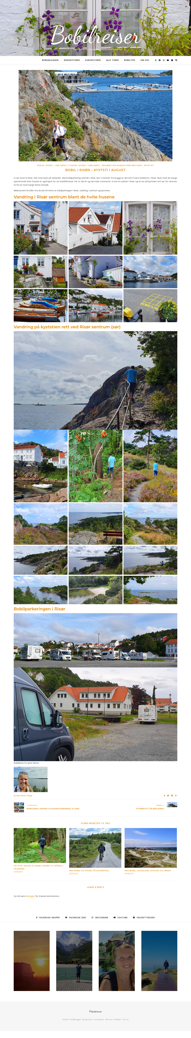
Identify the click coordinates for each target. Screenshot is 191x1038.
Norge (40, 165)
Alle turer (112, 60)
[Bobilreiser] (95, 1011)
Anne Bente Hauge (24, 795)
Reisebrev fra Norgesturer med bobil (122, 165)
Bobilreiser (95, 35)
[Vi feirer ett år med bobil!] (172, 804)
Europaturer (93, 60)
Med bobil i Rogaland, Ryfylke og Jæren (148, 871)
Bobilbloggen (50, 60)
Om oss (145, 60)
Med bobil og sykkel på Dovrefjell (89, 871)
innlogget (30, 896)
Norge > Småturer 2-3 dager (61, 165)
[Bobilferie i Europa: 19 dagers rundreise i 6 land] (19, 807)
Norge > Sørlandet (89, 165)
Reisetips (149, 165)
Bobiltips (129, 60)
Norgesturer (72, 60)
